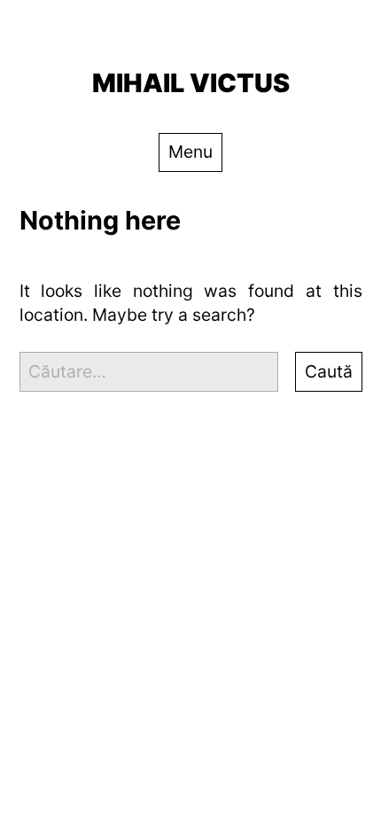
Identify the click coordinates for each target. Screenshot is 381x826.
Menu (190, 151)
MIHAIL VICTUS (191, 82)
